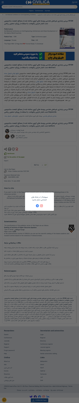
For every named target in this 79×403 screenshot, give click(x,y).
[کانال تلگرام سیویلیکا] (37, 205)
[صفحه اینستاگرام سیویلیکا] (41, 205)
